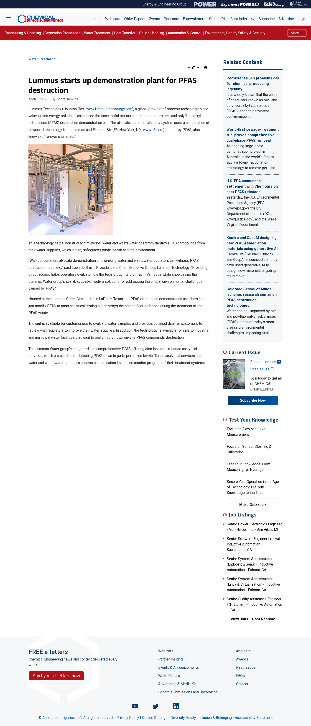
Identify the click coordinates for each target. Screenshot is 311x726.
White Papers (134, 19)
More (295, 33)
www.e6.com (153, 130)
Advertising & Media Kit (177, 684)
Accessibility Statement (254, 718)
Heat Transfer (124, 33)
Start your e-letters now (56, 676)
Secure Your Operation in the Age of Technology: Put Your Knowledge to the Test (253, 487)
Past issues (260, 369)
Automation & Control (184, 33)
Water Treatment (97, 33)
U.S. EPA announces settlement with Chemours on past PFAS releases (252, 186)
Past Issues (246, 667)
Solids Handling (151, 33)
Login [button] (302, 19)
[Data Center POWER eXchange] (274, 4)
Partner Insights (171, 659)
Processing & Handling (23, 33)
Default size (193, 68)
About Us (243, 651)
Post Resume (263, 619)
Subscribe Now (253, 400)
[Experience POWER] (240, 4)
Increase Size (198, 68)
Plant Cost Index (234, 19)
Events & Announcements (178, 667)
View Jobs (239, 619)
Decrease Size (189, 68)
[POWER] (205, 4)
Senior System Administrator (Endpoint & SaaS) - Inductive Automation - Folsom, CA (250, 564)
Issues (96, 19)
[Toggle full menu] (8, 19)
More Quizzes (251, 505)
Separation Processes (62, 33)
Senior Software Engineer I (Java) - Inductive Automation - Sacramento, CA (254, 544)
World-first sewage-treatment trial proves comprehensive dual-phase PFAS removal (253, 135)
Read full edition (263, 362)
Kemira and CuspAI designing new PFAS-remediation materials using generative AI (252, 243)
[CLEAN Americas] (298, 4)
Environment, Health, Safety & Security (235, 33)
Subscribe (267, 19)
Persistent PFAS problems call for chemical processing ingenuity (253, 83)
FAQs (240, 676)
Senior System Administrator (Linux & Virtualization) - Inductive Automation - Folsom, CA (253, 584)
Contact (242, 684)
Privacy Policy (127, 718)
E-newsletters (194, 19)
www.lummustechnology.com (109, 109)
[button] (253, 19)
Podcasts (171, 19)
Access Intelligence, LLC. (62, 718)
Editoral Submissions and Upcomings (188, 692)
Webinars (112, 19)
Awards (242, 659)
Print (206, 68)
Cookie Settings (155, 718)
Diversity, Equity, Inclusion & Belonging (201, 718)
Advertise (286, 19)
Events (154, 19)
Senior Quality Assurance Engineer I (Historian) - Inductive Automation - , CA (254, 604)
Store (213, 19)
